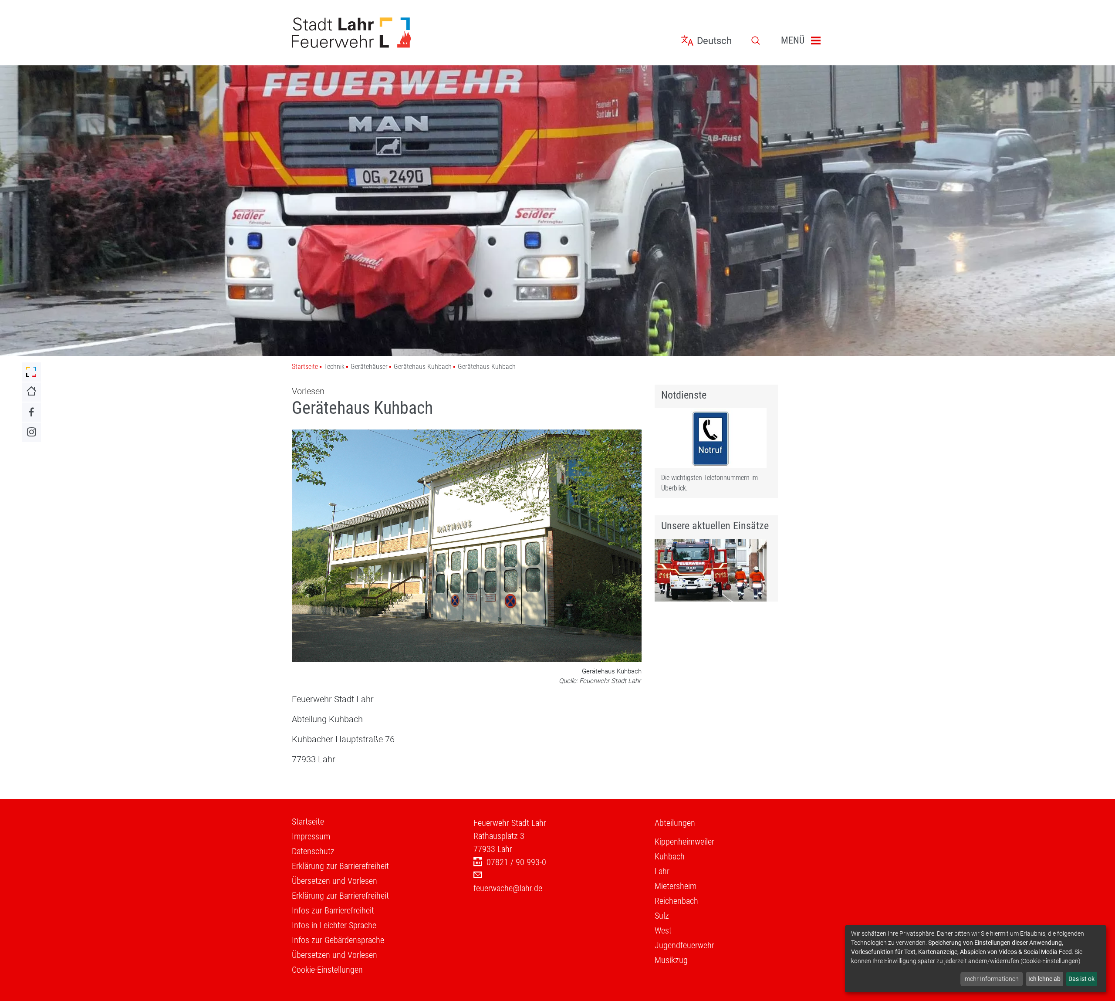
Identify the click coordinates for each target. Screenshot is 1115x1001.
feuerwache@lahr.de (507, 888)
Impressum (311, 836)
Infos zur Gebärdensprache (338, 940)
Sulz (662, 915)
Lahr (662, 871)
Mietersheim (675, 886)
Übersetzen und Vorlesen (334, 881)
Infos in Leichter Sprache (334, 925)
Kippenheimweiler (684, 841)
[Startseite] (376, 32)
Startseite (305, 366)
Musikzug (671, 960)
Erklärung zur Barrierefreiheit (340, 866)
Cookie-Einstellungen (327, 969)
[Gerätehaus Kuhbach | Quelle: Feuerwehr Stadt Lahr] (467, 546)
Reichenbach (676, 901)
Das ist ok (1081, 978)
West (663, 930)
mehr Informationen (992, 978)
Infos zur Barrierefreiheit (333, 910)
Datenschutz (313, 851)
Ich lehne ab (1044, 978)
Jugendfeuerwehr (684, 945)
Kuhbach (670, 856)
